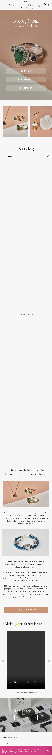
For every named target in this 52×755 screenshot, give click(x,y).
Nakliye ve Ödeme (10, 743)
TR (10, 5)
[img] (26, 715)
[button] (26, 79)
